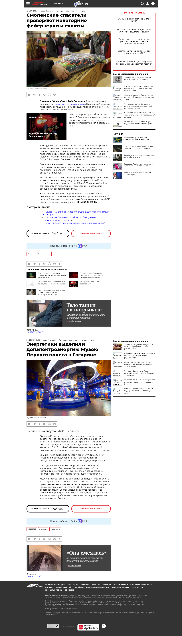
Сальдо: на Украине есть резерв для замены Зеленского (139, 156)
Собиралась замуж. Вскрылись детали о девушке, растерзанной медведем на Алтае (138, 106)
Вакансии (96, 585)
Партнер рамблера (68, 626)
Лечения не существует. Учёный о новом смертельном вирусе (138, 78)
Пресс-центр (73, 585)
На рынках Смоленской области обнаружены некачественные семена (69, 218)
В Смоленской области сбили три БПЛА (134, 20)
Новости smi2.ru (35, 332)
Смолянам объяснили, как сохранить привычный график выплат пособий (134, 63)
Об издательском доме (55, 585)
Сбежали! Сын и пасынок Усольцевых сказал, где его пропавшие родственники (139, 355)
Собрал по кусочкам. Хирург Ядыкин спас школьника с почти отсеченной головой (139, 115)
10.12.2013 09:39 (33, 11)
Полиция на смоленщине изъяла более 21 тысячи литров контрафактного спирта (51, 292)
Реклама (85, 585)
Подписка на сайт (64, 587)
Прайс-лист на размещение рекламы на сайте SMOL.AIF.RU (127, 585)
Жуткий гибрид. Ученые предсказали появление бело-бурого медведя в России (139, 382)
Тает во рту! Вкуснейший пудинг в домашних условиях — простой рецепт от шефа (138, 347)
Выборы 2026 (137, 587)
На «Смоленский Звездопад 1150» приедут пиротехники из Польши (52, 283)
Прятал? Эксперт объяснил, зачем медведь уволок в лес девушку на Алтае (138, 391)
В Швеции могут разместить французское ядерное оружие (136, 138)
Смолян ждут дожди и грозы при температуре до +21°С (134, 52)
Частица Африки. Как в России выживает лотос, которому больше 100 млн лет (139, 373)
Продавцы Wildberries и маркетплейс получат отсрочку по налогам (139, 165)
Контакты (49, 587)
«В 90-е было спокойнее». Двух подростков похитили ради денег (138, 123)
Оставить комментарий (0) (91, 233)
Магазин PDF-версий (120, 587)
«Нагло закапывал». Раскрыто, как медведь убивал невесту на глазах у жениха (139, 97)
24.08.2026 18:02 (33, 340)
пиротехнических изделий (69, 104)
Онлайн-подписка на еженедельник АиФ (92, 587)
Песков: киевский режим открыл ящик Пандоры (137, 174)
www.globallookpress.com (37, 88)
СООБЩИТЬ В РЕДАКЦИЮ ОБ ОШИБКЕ (59, 590)
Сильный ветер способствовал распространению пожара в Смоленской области (134, 41)
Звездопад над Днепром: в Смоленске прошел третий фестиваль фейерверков (91, 275)
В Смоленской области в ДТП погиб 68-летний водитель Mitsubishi (134, 30)
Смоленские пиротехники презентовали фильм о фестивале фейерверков (52, 275)
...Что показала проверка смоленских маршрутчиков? (75, 223)
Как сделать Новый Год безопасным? (89, 283)
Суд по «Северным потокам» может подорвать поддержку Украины (138, 147)
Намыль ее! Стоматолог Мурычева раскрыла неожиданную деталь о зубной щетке (138, 364)
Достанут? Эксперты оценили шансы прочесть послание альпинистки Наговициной (139, 88)
